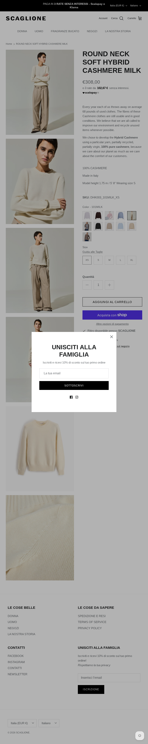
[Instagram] (76, 397)
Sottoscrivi (74, 385)
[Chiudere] (111, 337)
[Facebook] (71, 397)
